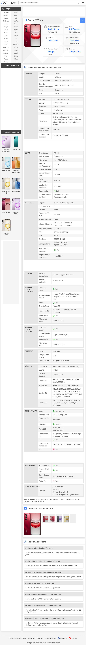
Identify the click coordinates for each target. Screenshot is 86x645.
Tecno (16, 27)
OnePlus (16, 21)
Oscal (16, 53)
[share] (82, 20)
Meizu (6, 33)
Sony (6, 41)
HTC (16, 33)
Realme (16, 30)
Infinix (16, 35)
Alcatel (6, 59)
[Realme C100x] (6, 225)
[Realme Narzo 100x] (16, 163)
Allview (6, 56)
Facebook (63, 638)
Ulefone (16, 47)
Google (6, 27)
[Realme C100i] (16, 204)
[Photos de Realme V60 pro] (32, 35)
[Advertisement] (54, 11)
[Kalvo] (8, 2)
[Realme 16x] (6, 163)
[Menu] (83, 2)
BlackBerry (6, 47)
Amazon (16, 62)
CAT (16, 41)
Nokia (16, 24)
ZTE (6, 35)
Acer (6, 44)
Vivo (16, 38)
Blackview (6, 53)
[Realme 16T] (6, 204)
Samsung (6, 12)
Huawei (6, 15)
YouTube (74, 638)
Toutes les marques (13, 66)
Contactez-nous (50, 638)
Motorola (6, 21)
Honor (6, 38)
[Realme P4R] (16, 184)
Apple (16, 12)
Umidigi (6, 62)
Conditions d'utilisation (35, 638)
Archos (16, 50)
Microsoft (16, 44)
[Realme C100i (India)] (6, 142)
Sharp (16, 56)
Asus (6, 30)
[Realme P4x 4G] (6, 184)
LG (16, 18)
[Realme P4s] (16, 141)
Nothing (16, 59)
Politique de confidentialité (17, 638)
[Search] (79, 2)
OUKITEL (6, 50)
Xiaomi (16, 15)
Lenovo (6, 24)
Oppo (6, 18)
